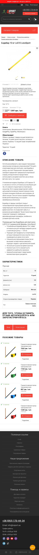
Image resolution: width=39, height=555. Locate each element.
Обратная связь (19, 501)
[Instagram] (7, 538)
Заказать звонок (30, 13)
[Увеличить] (19, 62)
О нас (19, 439)
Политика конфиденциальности (19, 508)
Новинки (19, 443)
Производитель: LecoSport (10, 101)
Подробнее (25, 359)
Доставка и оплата (19, 494)
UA (22, 5)
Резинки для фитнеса (19, 477)
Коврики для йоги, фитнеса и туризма (19, 467)
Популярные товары (19, 453)
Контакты (20, 505)
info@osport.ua (14, 525)
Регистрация (34, 5)
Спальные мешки (19, 484)
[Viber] (15, 538)
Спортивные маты (19, 470)
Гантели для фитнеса (19, 481)
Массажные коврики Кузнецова (19, 463)
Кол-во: (7, 120)
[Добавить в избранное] (37, 48)
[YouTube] (11, 538)
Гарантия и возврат (19, 498)
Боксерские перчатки (19, 474)
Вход (26, 5)
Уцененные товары (19, 450)
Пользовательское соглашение (19, 511)
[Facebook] (3, 538)
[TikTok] (7, 543)
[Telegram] (3, 543)
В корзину (28, 354)
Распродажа (19, 446)
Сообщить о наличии (16, 115)
